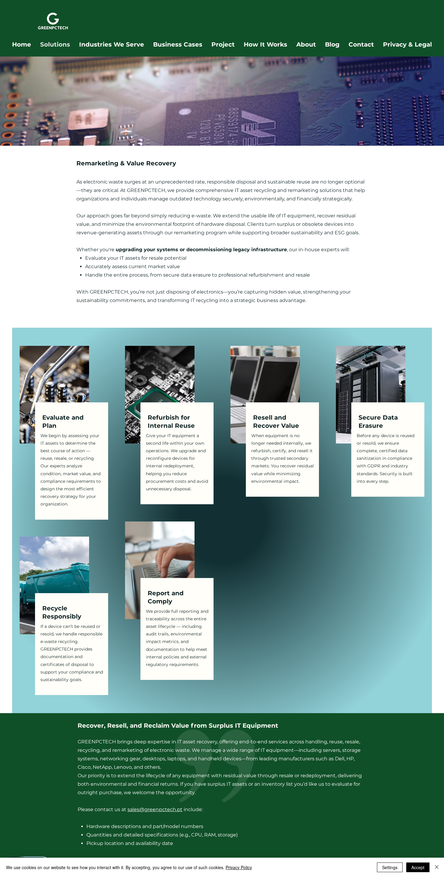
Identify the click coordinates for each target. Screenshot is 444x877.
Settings (389, 867)
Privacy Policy (239, 867)
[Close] (436, 867)
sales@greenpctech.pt (154, 809)
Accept (417, 867)
